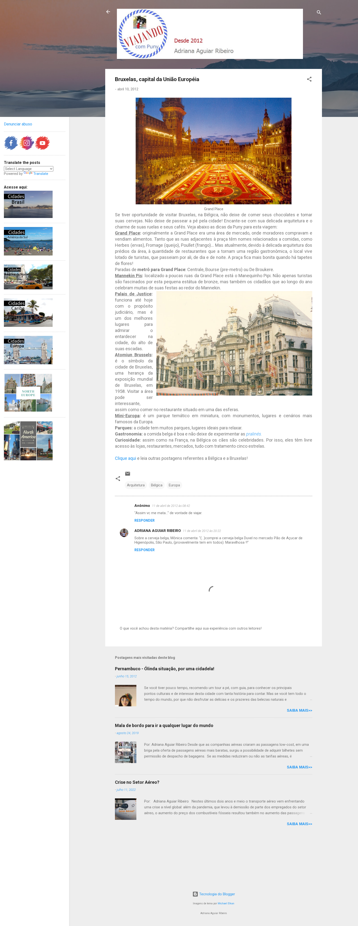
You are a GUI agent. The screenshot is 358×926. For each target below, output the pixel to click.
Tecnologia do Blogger (216, 894)
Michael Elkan (226, 903)
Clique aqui (125, 458)
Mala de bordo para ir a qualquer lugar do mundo (164, 725)
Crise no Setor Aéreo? (137, 782)
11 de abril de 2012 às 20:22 (202, 531)
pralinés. (254, 433)
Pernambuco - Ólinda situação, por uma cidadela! (164, 668)
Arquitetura (136, 485)
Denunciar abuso (18, 124)
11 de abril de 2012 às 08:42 (171, 506)
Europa (174, 485)
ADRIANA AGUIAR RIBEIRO (157, 531)
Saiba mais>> (299, 710)
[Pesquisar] (319, 13)
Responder (144, 520)
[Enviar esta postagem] (128, 475)
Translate (40, 173)
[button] (309, 80)
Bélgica (156, 485)
